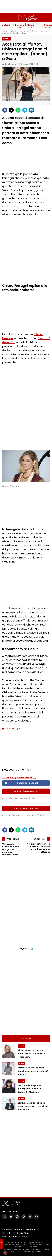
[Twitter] (11, 110)
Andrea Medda (9, 64)
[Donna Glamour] (27, 18)
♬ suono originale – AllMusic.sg (19, 777)
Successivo (40, 838)
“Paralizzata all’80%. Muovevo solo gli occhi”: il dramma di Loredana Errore (10, 849)
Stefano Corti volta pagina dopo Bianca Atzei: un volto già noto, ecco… (33, 1071)
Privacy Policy (8, 1233)
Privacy (1, 1245)
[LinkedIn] (31, 110)
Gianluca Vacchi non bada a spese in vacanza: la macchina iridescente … (33, 1106)
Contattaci (19, 1229)
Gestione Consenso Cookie (14, 1236)
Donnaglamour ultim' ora (26, 808)
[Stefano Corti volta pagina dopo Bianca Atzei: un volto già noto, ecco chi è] (8, 1068)
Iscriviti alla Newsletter (26, 791)
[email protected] (8, 1245)
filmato (22, 608)
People (11, 31)
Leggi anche (26, 1038)
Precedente (12, 838)
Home (4, 31)
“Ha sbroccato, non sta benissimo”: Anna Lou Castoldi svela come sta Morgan (38, 848)
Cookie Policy (23, 1233)
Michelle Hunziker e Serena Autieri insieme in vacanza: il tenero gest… (31, 1053)
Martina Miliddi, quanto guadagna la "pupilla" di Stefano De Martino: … (29, 1088)
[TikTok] (30, 1216)
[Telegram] (24, 110)
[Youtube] (36, 1216)
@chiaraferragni (11, 728)
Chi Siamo (7, 1229)
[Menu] (4, 18)
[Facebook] (4, 110)
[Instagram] (17, 1216)
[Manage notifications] (5, 1253)
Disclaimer (31, 1229)
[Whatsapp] (18, 110)
